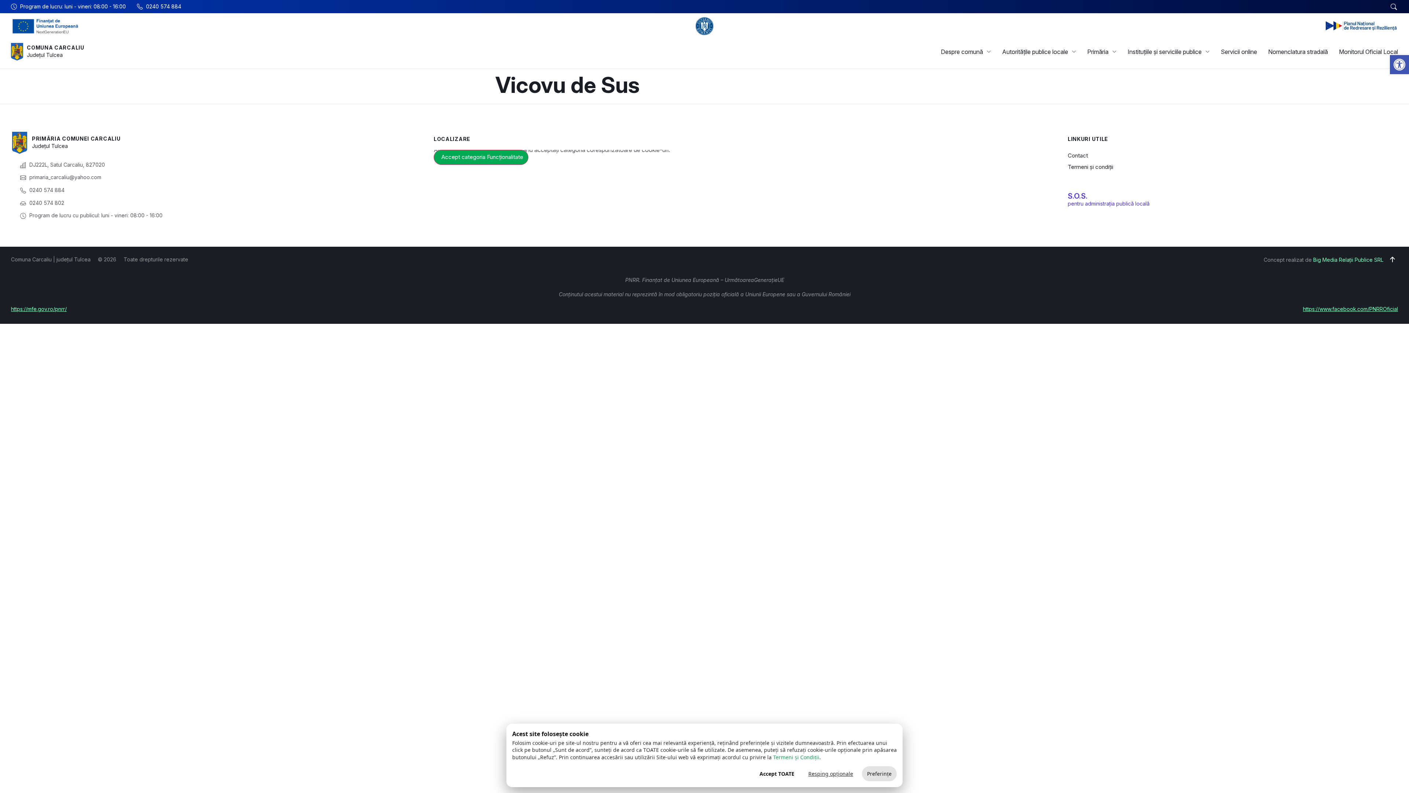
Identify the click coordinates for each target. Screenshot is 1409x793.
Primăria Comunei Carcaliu (76, 138)
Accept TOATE (777, 773)
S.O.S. (1078, 196)
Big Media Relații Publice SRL (1348, 260)
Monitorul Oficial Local (1368, 51)
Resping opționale (830, 773)
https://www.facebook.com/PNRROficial (1350, 309)
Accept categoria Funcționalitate (482, 156)
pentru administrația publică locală (1109, 203)
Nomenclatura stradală (1298, 51)
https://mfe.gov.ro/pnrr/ (39, 309)
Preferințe (879, 773)
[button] (1399, 64)
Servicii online (1239, 51)
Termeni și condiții (1090, 166)
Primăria (1097, 51)
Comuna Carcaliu (55, 47)
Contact (1078, 155)
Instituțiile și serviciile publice (1165, 51)
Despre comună (962, 51)
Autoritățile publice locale (1035, 51)
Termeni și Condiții (796, 757)
